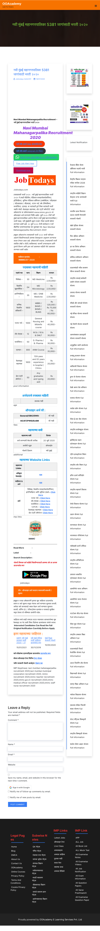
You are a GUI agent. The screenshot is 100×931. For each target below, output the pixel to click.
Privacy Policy (17, 876)
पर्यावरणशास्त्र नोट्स (37, 872)
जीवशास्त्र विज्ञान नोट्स (38, 886)
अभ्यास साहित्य (59, 854)
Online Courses (18, 871)
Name (11, 744)
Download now (23, 170)
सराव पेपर (57, 862)
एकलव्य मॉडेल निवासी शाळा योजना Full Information (77, 709)
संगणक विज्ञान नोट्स (37, 864)
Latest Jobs (59, 837)
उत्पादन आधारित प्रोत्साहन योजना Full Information (78, 578)
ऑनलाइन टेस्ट (59, 842)
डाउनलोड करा (45, 653)
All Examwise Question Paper (82, 898)
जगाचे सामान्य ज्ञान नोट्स (39, 893)
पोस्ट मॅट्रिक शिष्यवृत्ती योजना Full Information (78, 723)
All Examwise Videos (81, 863)
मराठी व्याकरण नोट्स (37, 879)
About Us (15, 859)
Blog (13, 851)
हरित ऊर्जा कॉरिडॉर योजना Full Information (77, 479)
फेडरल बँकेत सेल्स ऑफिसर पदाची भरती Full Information (77, 168)
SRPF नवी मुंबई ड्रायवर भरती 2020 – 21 (22, 640)
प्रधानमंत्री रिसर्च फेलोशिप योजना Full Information (77, 652)
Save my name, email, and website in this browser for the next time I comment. (34, 779)
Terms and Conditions (16, 881)
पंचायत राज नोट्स (39, 855)
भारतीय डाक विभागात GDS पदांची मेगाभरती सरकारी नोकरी (78, 215)
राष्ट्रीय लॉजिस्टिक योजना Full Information (77, 564)
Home (14, 846)
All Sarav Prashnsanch (81, 891)
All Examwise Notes (81, 856)
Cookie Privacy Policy (18, 888)
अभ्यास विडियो (59, 871)
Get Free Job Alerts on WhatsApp (38, 157)
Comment (13, 720)
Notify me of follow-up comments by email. (30, 791)
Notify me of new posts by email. (25, 797)
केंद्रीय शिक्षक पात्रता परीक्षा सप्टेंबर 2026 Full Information (78, 183)
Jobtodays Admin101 (23, 79)
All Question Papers (81, 884)
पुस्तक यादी (58, 858)
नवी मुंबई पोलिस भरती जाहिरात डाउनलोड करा (36, 640)
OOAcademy (11, 4)
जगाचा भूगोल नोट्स (39, 859)
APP (77, 837)
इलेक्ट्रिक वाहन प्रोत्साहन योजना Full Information (78, 444)
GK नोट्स (36, 846)
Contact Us (16, 863)
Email (11, 754)
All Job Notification (80, 870)
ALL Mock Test (82, 850)
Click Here (45, 498)
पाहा (40, 474)
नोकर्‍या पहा (39, 663)
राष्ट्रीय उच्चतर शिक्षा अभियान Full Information (77, 638)
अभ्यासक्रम (58, 850)
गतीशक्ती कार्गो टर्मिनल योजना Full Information (78, 550)
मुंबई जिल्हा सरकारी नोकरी (50, 639)
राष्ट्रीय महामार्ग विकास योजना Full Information (78, 493)
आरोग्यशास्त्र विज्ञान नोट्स (39, 900)
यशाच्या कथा (58, 867)
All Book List (81, 846)
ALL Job (79, 842)
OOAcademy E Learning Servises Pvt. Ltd (61, 919)
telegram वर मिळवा (29, 151)
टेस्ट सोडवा (38, 658)
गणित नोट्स (37, 851)
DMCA (14, 855)
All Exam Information (80, 877)
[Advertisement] (35, 100)
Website (11, 764)
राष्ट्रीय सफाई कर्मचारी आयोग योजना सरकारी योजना (78, 282)
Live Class (59, 846)
